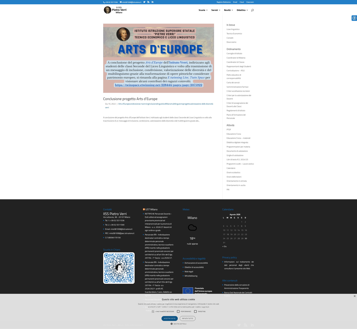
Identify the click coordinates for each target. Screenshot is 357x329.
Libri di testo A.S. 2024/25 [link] (237, 159)
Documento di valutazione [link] (237, 150)
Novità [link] (227, 10)
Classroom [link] (250, 2)
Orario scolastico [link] (233, 172)
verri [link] (107, 107)
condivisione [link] (134, 103)
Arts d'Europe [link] (123, 103)
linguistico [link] (161, 103)
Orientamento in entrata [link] (237, 180)
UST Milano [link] (151, 209)
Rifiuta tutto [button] (187, 318)
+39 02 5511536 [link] (117, 220)
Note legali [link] (189, 271)
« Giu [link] (224, 246)
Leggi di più (205, 307)
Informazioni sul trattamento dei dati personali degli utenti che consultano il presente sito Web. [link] (239, 265)
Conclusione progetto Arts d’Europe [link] (130, 98)
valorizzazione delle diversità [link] (201, 103)
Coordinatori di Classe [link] (235, 62)
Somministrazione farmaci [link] (237, 86)
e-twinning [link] (144, 103)
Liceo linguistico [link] (233, 29)
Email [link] (235, 2)
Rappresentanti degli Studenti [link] (239, 66)
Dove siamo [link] (231, 41)
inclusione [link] (153, 103)
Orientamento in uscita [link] (236, 185)
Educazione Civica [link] (234, 133)
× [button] (355, 296)
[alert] (178, 311)
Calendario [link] (231, 168)
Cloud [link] (242, 2)
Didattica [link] (241, 10)
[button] (178, 324)
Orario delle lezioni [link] (234, 176)
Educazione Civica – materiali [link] (238, 138)
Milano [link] (168, 103)
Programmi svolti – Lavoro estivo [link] (240, 163)
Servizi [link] (214, 10)
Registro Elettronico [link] (224, 2)
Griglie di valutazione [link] (235, 155)
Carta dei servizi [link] (233, 82)
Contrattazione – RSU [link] (236, 70)
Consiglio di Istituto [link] (234, 53)
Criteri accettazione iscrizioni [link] (238, 90)
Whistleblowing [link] (191, 275)
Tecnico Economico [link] (234, 33)
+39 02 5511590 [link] (117, 224)
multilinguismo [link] (177, 103)
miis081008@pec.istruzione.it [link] (121, 233)
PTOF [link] (229, 129)
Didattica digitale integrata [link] (237, 142)
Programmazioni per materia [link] (238, 146)
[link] (111, 2)
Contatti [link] (230, 37)
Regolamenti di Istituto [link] (236, 110)
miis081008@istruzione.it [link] (121, 229)
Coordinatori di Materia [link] (236, 57)
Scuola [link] (202, 10)
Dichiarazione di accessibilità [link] (196, 262)
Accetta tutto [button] (169, 318)
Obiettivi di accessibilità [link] (194, 267)
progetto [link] (186, 103)
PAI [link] (228, 189)
